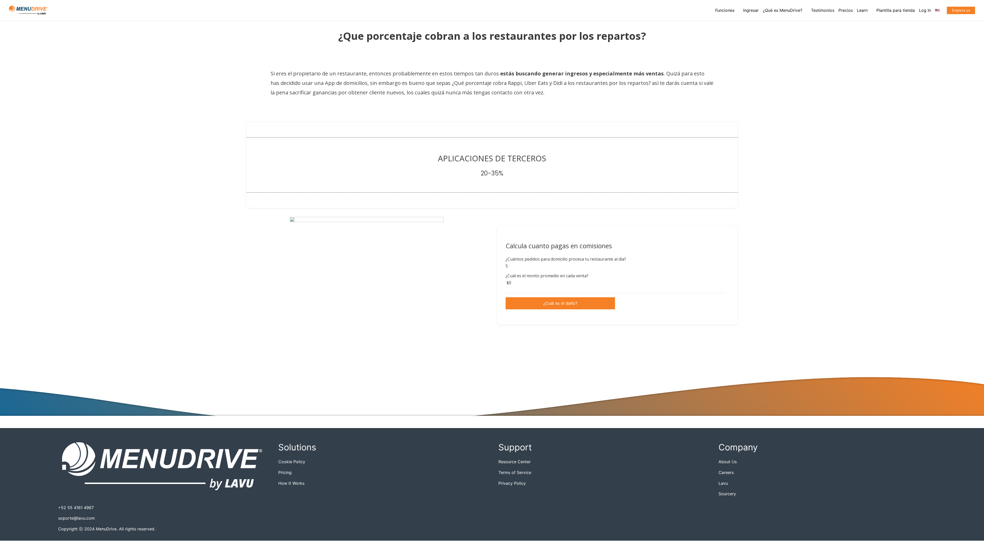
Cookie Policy (291, 461)
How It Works (291, 483)
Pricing (285, 472)
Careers (726, 472)
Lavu (723, 483)
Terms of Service (514, 472)
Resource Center (514, 461)
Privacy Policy (512, 483)
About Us (728, 461)
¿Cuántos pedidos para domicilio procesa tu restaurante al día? (566, 259)
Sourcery (727, 493)
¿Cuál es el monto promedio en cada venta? (547, 276)
